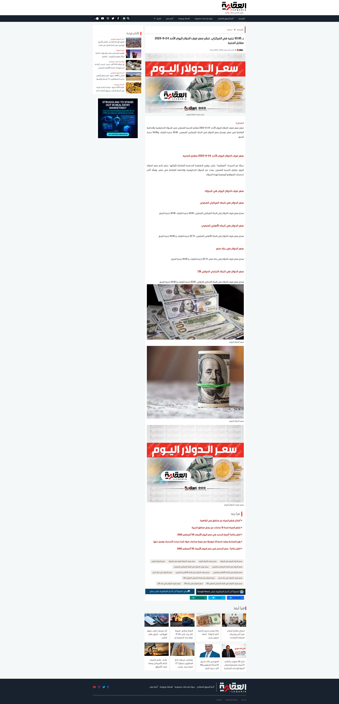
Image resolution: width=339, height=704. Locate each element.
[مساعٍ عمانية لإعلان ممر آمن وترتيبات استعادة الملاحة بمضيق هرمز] (234, 620)
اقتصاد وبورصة (184, 19)
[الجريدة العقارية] (234, 6)
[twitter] (113, 18)
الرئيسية (242, 19)
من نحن (243, 700)
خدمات (230, 30)
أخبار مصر (169, 19)
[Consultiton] (118, 118)
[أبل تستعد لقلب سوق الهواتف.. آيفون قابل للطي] (156, 620)
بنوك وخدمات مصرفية (204, 19)
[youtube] (102, 18)
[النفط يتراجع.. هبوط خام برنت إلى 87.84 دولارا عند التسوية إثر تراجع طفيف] (182, 620)
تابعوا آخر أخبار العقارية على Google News (219, 591)
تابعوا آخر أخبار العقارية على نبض (167, 591)
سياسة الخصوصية (231, 700)
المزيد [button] (158, 19)
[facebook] (118, 18)
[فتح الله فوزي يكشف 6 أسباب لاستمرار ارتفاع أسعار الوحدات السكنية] (234, 650)
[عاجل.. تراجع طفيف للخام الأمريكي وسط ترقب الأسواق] (156, 649)
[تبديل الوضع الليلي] (96, 19)
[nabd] (123, 18)
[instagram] (108, 18)
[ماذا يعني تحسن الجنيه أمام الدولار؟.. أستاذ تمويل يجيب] (208, 620)
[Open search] (128, 19)
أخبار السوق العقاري (226, 19)
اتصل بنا (219, 700)
